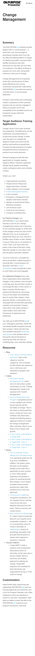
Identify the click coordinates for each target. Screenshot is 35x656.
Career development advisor (17, 192)
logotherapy (14, 529)
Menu (30, 3)
